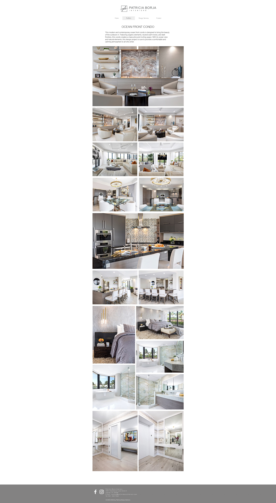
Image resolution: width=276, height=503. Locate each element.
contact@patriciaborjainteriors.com (124, 494)
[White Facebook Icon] (95, 492)
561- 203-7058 (113, 496)
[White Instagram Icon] (102, 492)
